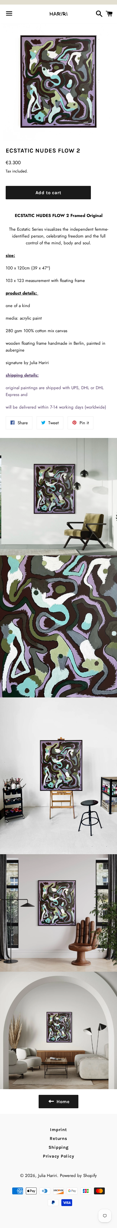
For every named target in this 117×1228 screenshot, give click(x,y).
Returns (58, 1138)
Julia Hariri (47, 1175)
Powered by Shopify (78, 1175)
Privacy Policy (58, 1156)
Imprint (58, 1129)
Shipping (59, 1147)
